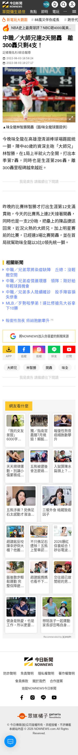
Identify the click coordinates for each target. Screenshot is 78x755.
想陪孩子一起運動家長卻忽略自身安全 (56, 623)
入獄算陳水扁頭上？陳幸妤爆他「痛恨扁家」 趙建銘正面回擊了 (62, 469)
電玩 (55, 11)
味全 (65, 367)
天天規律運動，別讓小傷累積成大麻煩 (15, 471)
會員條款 (21, 680)
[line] (43, 697)
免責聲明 (27, 673)
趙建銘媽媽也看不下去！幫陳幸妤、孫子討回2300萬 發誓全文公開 (39, 579)
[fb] (21, 697)
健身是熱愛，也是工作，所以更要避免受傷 (20, 623)
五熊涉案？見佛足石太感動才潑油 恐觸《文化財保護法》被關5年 (20, 512)
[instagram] (32, 697)
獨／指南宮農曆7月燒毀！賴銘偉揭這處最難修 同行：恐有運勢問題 (39, 435)
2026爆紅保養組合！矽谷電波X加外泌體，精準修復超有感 (62, 546)
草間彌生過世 (14, 11)
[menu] (74, 11)
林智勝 (31, 367)
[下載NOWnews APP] (55, 4)
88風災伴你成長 (47, 19)
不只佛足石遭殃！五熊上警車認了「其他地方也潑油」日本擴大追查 (39, 546)
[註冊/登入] (72, 4)
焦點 (33, 11)
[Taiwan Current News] (46, 4)
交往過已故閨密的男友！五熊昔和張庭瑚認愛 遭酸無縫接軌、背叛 (62, 579)
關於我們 (39, 680)
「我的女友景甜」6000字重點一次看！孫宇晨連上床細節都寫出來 (15, 435)
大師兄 (12, 367)
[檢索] (63, 4)
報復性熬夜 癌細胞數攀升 (62, 435)
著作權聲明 (66, 673)
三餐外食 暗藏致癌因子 (56, 512)
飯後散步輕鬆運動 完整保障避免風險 (15, 581)
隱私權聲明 (46, 673)
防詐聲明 (9, 673)
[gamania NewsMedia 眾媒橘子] (39, 716)
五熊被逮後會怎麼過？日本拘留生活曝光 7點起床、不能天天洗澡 (39, 469)
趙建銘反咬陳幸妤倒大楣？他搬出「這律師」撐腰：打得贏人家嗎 (15, 546)
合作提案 (56, 680)
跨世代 (73, 19)
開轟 (49, 367)
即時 (44, 11)
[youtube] (54, 697)
